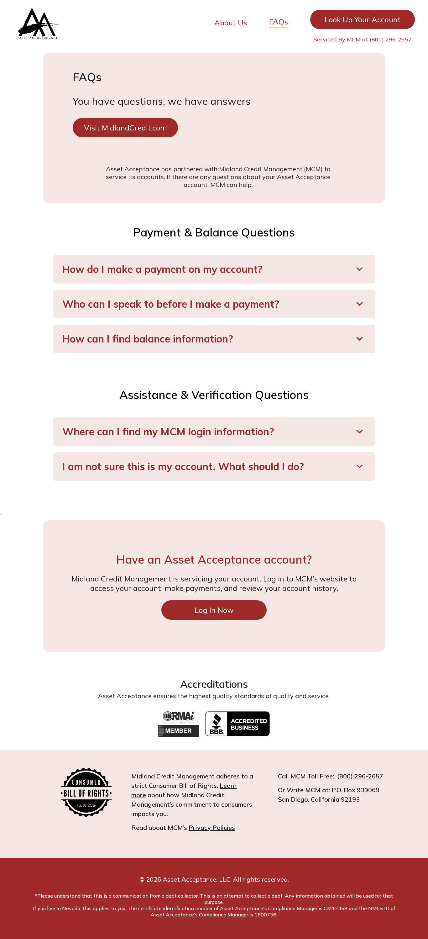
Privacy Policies (212, 827)
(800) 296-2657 (391, 39)
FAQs (278, 21)
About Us (230, 22)
